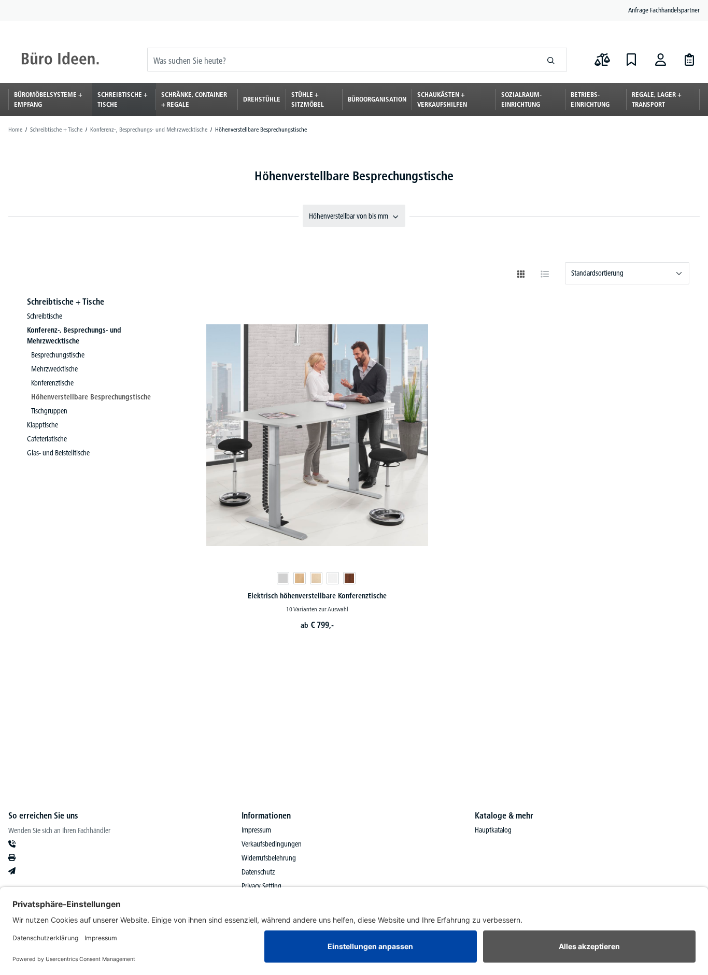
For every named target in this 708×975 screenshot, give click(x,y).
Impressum (256, 830)
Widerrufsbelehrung (269, 858)
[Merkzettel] (631, 59)
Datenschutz (258, 872)
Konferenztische (52, 383)
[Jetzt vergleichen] (602, 59)
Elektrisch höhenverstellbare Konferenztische (317, 595)
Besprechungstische (57, 355)
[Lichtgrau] (283, 578)
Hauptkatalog (493, 830)
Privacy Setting (261, 886)
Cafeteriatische (47, 438)
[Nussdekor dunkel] (349, 578)
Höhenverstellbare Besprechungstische (91, 397)
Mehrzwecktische (54, 369)
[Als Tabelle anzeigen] (545, 274)
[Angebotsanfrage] (689, 59)
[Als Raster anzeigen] (521, 274)
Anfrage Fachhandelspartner (664, 10)
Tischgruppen (49, 410)
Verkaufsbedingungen (272, 844)
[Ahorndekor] (316, 578)
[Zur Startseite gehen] (60, 59)
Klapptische (42, 424)
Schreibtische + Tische (65, 301)
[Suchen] (551, 59)
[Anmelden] (660, 59)
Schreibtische (44, 316)
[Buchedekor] (299, 578)
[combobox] (341, 59)
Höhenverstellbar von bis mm (348, 216)
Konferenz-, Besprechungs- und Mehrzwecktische (74, 335)
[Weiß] (333, 578)
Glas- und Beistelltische (58, 452)
